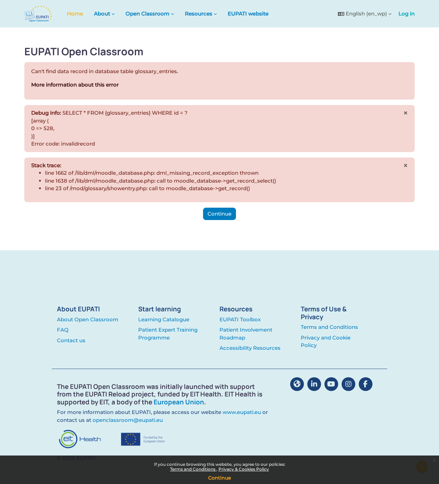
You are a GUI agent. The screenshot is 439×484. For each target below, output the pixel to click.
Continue (219, 478)
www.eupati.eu (242, 412)
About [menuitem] (102, 13)
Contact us (71, 340)
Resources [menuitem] (198, 13)
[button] (364, 14)
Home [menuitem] (75, 13)
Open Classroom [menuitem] (147, 13)
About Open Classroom (87, 319)
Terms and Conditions (193, 469)
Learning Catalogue (163, 319)
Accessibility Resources (250, 348)
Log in (407, 13)
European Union (179, 401)
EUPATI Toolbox (240, 319)
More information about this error (75, 84)
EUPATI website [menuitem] (248, 13)
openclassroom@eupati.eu (128, 420)
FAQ (63, 329)
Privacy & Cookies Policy (243, 469)
